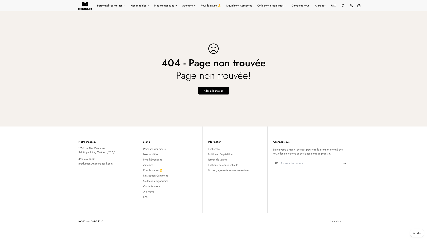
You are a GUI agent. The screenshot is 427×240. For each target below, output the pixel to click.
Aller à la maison (214, 91)
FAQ (333, 6)
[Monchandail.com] (85, 5)
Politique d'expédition (220, 154)
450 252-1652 (86, 159)
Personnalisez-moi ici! (110, 6)
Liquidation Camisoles (239, 6)
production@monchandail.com (95, 164)
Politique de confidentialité (223, 165)
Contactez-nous (300, 6)
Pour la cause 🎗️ (211, 6)
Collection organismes (270, 6)
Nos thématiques (164, 6)
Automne (187, 6)
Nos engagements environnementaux (228, 170)
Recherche (214, 149)
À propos (320, 6)
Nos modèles (138, 6)
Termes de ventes (217, 160)
